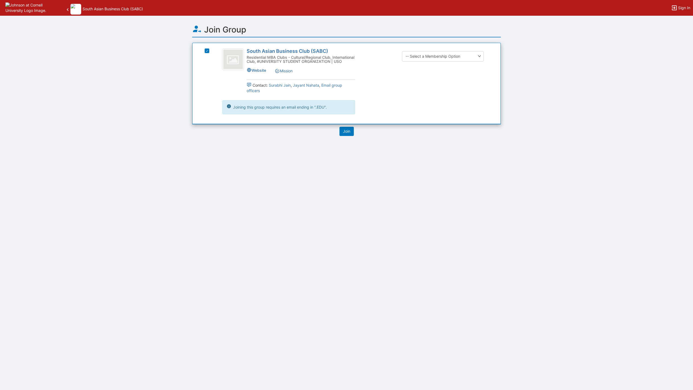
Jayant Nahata (306, 85)
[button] (27, 7)
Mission (286, 71)
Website (258, 70)
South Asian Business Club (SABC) (287, 51)
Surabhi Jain (280, 85)
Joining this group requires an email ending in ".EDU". (279, 107)
